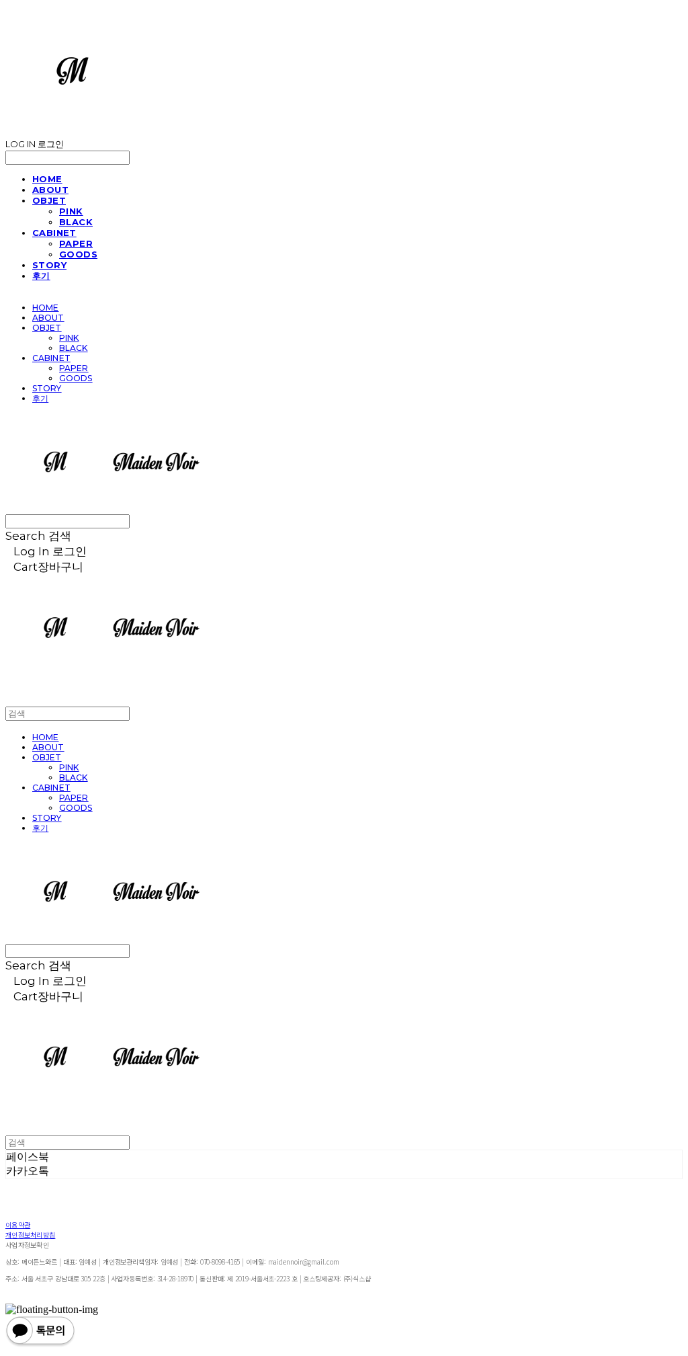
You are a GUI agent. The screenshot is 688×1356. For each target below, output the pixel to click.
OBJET (49, 200)
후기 (41, 275)
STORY (49, 265)
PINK (71, 211)
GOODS (78, 254)
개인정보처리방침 (30, 1235)
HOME (47, 178)
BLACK (76, 221)
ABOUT (50, 189)
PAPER (76, 243)
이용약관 (17, 1225)
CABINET (54, 232)
